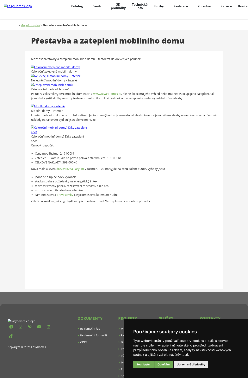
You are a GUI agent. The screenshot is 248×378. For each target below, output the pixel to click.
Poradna (204, 6)
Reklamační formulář (93, 335)
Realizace (180, 6)
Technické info (139, 6)
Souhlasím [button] (143, 364)
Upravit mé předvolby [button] (191, 364)
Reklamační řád (90, 328)
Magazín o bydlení (30, 25)
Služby (159, 6)
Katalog (77, 6)
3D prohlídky (118, 6)
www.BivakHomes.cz (107, 94)
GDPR (83, 342)
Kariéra (226, 6)
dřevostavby (65, 195)
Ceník (96, 6)
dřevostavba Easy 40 (70, 169)
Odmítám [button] (164, 364)
